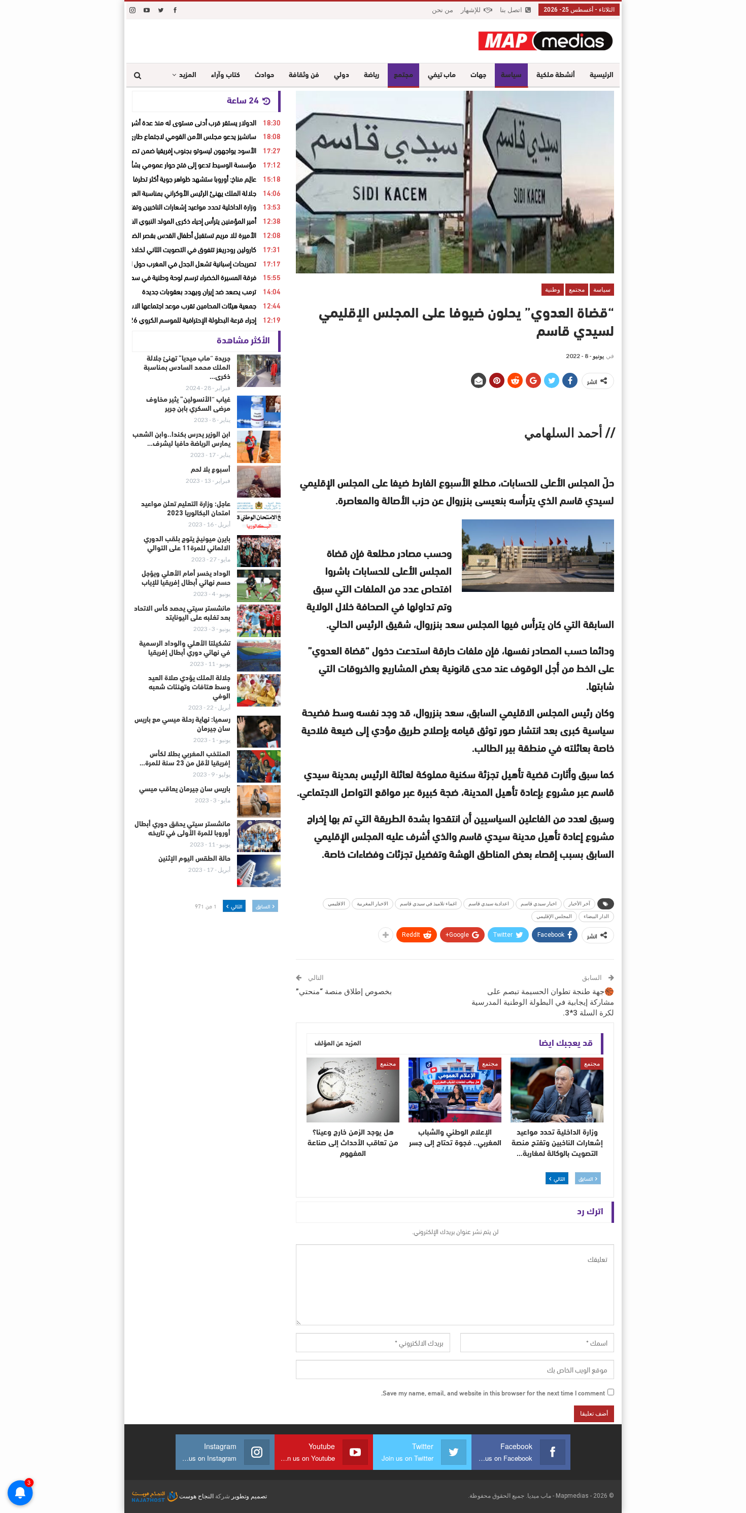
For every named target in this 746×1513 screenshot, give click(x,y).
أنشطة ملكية (555, 75)
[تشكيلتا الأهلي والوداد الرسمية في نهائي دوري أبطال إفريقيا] (259, 656)
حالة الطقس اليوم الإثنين (194, 859)
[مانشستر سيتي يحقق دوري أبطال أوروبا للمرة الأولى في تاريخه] (259, 836)
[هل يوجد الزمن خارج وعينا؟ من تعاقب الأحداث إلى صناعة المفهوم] (353, 1090)
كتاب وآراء (225, 75)
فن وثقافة (304, 75)
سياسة (511, 75)
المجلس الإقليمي (554, 916)
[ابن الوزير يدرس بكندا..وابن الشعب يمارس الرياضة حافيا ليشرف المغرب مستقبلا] (259, 447)
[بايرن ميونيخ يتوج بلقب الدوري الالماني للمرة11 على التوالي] (259, 551)
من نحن (442, 10)
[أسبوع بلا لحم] (259, 482)
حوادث (264, 75)
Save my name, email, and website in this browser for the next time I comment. (493, 1392)
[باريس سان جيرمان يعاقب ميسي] (259, 801)
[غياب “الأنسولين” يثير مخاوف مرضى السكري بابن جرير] (259, 412)
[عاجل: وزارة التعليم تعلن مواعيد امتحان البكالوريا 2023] (259, 516)
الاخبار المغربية (372, 903)
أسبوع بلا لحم (210, 470)
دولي (341, 75)
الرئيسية (602, 75)
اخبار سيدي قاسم (539, 903)
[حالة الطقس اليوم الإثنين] (259, 871)
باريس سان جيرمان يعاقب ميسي (184, 789)
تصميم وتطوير (249, 1496)
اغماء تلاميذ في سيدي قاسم (428, 903)
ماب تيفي (442, 75)
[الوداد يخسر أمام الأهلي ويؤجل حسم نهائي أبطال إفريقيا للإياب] (259, 586)
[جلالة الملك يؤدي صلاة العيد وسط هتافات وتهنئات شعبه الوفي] (259, 690)
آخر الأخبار (579, 903)
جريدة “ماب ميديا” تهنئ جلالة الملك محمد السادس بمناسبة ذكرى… (187, 368)
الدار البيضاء (596, 916)
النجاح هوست (196, 1496)
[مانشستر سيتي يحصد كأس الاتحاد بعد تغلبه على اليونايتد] (259, 621)
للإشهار (471, 10)
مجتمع (403, 75)
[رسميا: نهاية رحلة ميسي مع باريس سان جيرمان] (259, 732)
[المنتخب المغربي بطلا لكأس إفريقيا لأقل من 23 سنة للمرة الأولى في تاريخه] (259, 766)
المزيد (187, 75)
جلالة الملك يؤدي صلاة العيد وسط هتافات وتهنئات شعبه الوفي (189, 687)
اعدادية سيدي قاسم (488, 903)
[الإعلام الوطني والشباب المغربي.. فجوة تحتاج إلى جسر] (455, 1090)
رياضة (371, 75)
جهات (478, 75)
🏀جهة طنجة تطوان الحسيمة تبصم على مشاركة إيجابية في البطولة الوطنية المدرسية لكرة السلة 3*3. (542, 1002)
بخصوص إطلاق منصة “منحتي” (344, 991)
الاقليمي (336, 903)
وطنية (552, 289)
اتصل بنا (511, 10)
